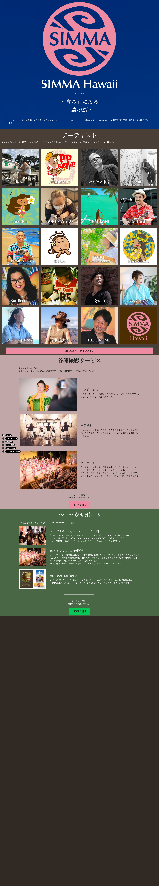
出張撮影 (87, 425)
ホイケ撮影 (88, 463)
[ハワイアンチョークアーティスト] (99, 246)
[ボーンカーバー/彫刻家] (99, 167)
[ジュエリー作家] (99, 206)
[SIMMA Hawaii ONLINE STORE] (138, 325)
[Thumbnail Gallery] (20, 167)
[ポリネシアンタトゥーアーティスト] (59, 206)
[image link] (48, 394)
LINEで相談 (79, 504)
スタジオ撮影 (89, 389)
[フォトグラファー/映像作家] (99, 286)
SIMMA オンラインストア (79, 350)
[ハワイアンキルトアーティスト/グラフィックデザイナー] (138, 286)
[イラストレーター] (59, 246)
